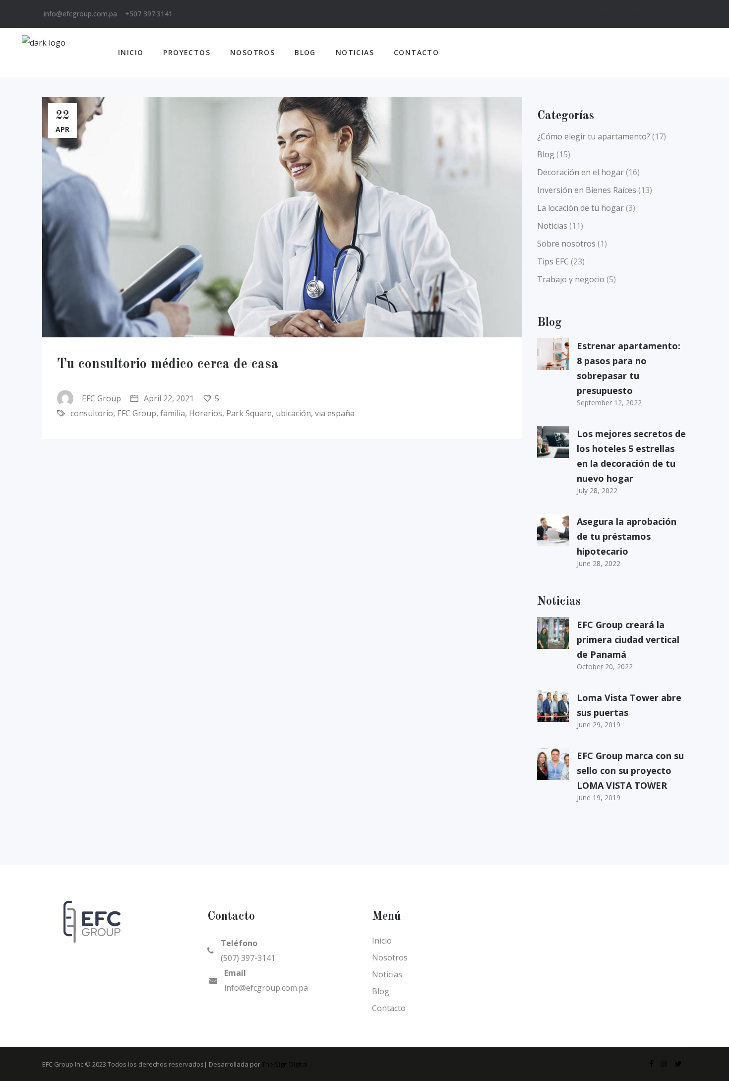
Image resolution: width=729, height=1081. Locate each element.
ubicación (293, 413)
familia (172, 413)
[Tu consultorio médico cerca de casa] (282, 217)
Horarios (205, 413)
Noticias (552, 225)
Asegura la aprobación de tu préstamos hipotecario (626, 536)
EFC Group (101, 398)
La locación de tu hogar (580, 207)
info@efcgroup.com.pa (80, 13)
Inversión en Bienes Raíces (586, 190)
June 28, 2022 (598, 563)
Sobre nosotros (566, 243)
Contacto (389, 1008)
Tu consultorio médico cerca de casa (167, 365)
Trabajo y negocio (571, 279)
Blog (545, 154)
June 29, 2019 (598, 724)
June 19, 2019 (598, 797)
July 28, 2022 (597, 490)
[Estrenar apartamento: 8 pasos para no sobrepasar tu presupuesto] (553, 354)
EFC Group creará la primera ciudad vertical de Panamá (628, 639)
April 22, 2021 (168, 398)
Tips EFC (553, 261)
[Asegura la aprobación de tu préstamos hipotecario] (553, 530)
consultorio (91, 413)
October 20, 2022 (605, 666)
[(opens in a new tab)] (553, 633)
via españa (335, 413)
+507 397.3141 (149, 13)
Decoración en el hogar (580, 172)
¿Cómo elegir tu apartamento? (593, 136)
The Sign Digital (284, 1064)
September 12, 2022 (609, 402)
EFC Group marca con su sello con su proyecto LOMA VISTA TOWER (630, 770)
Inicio (382, 940)
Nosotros (390, 957)
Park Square (249, 413)
